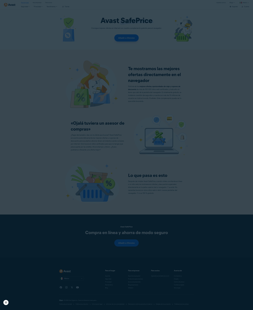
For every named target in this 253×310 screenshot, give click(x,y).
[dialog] (126, 155)
